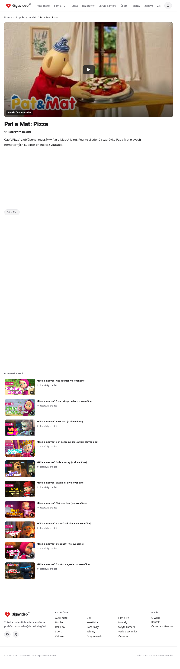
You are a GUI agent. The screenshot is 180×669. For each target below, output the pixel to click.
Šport (124, 5)
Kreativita (92, 622)
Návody (122, 622)
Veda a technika (127, 631)
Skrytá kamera (107, 5)
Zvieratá (123, 636)
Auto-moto (43, 5)
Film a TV (59, 5)
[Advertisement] (74, 176)
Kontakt (155, 622)
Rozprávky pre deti (26, 17)
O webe (155, 617)
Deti (89, 617)
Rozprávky (88, 5)
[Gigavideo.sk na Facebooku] (7, 634)
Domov (8, 17)
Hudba (74, 5)
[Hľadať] (168, 5)
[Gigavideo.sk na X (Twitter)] (16, 634)
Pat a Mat (12, 212)
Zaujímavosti (94, 636)
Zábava (148, 5)
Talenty (135, 5)
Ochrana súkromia (162, 626)
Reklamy (60, 627)
